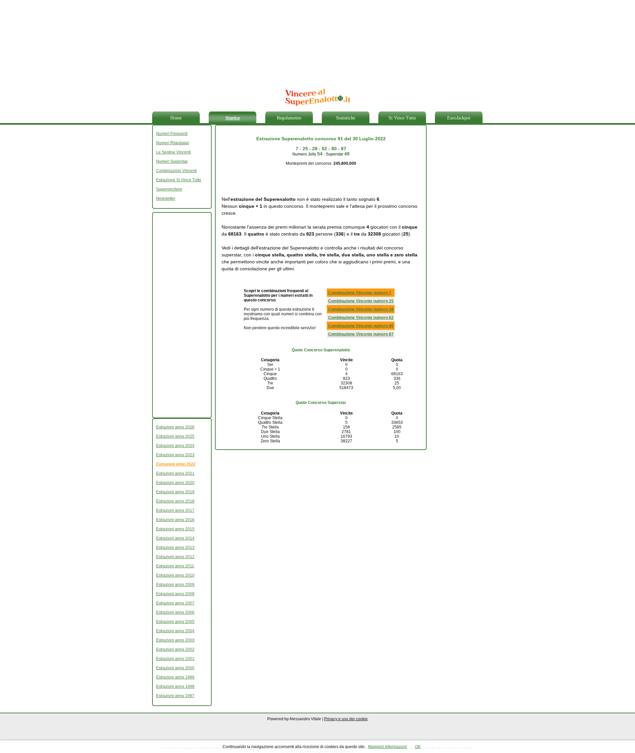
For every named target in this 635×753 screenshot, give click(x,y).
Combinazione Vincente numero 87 (361, 334)
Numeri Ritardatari (172, 143)
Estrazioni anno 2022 (175, 464)
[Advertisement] (312, 41)
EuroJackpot (458, 117)
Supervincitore (169, 189)
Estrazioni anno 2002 (175, 649)
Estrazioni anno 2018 (175, 501)
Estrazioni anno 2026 (175, 427)
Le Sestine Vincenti (173, 152)
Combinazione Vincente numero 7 (359, 292)
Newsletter (165, 198)
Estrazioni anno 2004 (175, 631)
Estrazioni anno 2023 (175, 455)
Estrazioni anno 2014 (175, 538)
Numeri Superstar (172, 161)
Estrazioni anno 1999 (175, 677)
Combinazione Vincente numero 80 (361, 326)
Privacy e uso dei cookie (346, 719)
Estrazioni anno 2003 (175, 640)
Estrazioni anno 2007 (175, 603)
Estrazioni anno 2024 (175, 445)
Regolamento (289, 117)
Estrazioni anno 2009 (175, 584)
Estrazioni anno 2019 (175, 492)
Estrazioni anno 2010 (175, 575)
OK (418, 746)
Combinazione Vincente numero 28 (361, 309)
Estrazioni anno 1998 (175, 686)
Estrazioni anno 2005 (175, 621)
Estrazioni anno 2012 (175, 556)
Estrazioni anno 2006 (175, 612)
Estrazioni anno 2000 (175, 668)
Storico (233, 117)
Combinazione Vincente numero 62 (361, 317)
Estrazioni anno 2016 (175, 519)
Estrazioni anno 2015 (175, 529)
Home (176, 117)
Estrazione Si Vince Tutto (178, 180)
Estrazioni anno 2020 (175, 482)
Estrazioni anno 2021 (175, 473)
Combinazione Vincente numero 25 (361, 301)
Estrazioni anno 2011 (175, 566)
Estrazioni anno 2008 (175, 594)
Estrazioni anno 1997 (175, 695)
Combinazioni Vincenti (176, 170)
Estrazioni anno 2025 (175, 436)
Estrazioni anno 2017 (175, 510)
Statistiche (345, 117)
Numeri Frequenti (172, 133)
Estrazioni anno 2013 (175, 547)
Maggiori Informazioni (387, 746)
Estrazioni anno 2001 (175, 658)
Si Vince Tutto (402, 117)
